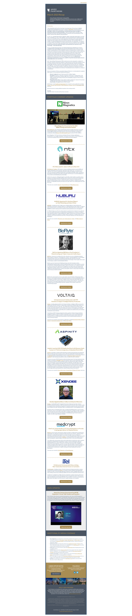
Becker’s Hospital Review (63, 184)
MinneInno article (59, 541)
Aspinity (49, 352)
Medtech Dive (70, 547)
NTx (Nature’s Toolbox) (52, 169)
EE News (74, 370)
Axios (79, 543)
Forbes (48, 85)
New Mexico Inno (74, 184)
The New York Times (72, 543)
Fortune (52, 85)
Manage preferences (69, 611)
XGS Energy (70, 29)
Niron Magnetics (51, 129)
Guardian (64, 437)
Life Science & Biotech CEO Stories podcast (71, 556)
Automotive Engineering (56, 320)
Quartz (66, 540)
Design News (69, 370)
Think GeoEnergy (65, 85)
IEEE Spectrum (70, 540)
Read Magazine (69, 450)
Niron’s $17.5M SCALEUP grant (63, 132)
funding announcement (61, 84)
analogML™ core (59, 360)
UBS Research (76, 545)
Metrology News (67, 320)
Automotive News (77, 319)
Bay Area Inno (58, 85)
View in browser (83, 2)
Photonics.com (61, 218)
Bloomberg (62, 540)
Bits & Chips (77, 540)
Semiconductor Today (69, 218)
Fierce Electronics (62, 370)
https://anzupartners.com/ (75, 593)
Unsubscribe (61, 611)
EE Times (78, 370)
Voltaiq (48, 304)
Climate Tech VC (72, 85)
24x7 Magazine (61, 450)
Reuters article (64, 549)
